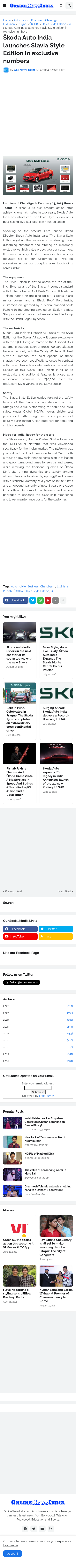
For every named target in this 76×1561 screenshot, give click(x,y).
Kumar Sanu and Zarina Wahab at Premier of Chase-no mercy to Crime (56, 1295)
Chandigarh (47, 586)
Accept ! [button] (12, 1553)
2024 (38, 1019)
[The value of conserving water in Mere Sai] (12, 1174)
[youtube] (42, 1529)
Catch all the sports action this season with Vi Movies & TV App (19, 1243)
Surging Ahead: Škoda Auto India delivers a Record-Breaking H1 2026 (56, 713)
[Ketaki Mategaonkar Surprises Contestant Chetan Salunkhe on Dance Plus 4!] (12, 1123)
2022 (38, 1033)
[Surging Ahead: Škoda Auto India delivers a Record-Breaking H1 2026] (56, 693)
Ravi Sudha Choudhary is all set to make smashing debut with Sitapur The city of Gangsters (56, 1247)
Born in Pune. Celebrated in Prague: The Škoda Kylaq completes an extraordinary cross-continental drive (19, 719)
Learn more (10, 1545)
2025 (38, 1012)
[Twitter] (32, 600)
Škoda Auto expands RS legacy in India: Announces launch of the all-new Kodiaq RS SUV (56, 778)
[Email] (55, 600)
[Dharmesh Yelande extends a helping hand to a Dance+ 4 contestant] (12, 1191)
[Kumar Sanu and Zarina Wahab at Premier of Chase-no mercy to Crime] (56, 1276)
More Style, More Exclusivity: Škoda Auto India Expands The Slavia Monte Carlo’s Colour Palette (55, 659)
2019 (38, 1054)
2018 (38, 1060)
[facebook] (25, 1529)
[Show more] (63, 600)
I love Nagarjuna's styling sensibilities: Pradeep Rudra (17, 1293)
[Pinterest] (48, 600)
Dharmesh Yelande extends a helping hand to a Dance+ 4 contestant (48, 1188)
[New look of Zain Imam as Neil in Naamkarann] (12, 1142)
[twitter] (33, 1529)
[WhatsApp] (40, 600)
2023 (38, 1026)
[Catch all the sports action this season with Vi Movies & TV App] (19, 1226)
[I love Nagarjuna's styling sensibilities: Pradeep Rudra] (19, 1276)
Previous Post (13, 891)
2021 (38, 1040)
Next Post (64, 891)
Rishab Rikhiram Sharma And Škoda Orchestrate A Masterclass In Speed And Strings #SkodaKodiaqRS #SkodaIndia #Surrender (19, 782)
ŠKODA (18, 591)
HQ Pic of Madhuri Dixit (39, 1153)
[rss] (51, 1529)
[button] (4, 5)
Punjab (7, 591)
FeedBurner (46, 1095)
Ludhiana (63, 586)
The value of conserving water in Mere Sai (45, 1172)
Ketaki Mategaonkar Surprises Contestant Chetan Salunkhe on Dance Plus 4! (45, 1122)
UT (53, 591)
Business (33, 586)
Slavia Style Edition (37, 591)
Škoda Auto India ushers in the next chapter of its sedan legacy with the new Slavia (19, 655)
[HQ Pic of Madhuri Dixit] (12, 1158)
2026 (38, 1005)
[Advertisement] (38, 114)
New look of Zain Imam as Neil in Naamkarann (45, 1139)
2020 (38, 1047)
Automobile (18, 586)
